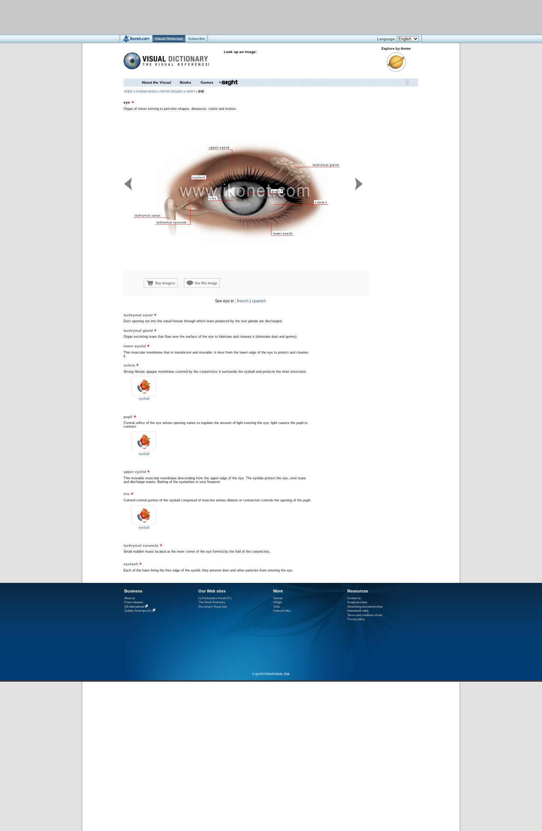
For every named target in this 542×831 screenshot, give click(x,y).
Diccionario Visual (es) (212, 606)
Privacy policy (356, 619)
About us (129, 598)
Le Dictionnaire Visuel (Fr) (215, 598)
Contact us (354, 598)
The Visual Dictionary (211, 602)
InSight (277, 602)
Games (207, 82)
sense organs (171, 91)
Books (185, 82)
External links (281, 610)
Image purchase (357, 602)
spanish (259, 301)
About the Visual (156, 82)
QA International (134, 606)
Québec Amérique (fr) (138, 610)
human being (146, 91)
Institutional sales (358, 610)
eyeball (144, 398)
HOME (128, 91)
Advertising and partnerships (365, 606)
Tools (276, 606)
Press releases (133, 602)
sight (190, 91)
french (243, 301)
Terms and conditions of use (364, 615)
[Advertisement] (249, 16)
